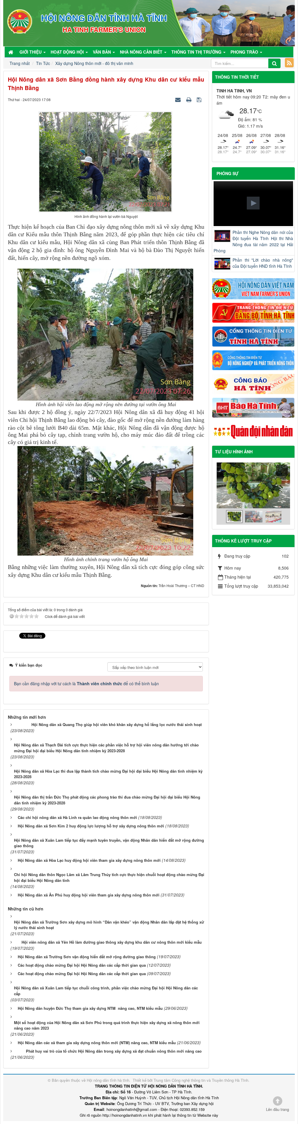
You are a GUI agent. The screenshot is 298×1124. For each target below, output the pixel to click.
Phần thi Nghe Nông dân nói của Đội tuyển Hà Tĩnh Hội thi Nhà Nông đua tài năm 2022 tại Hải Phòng (253, 241)
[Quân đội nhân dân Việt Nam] (253, 431)
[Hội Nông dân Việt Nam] (253, 288)
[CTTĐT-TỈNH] (253, 336)
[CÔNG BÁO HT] (253, 383)
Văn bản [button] (102, 52)
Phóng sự (228, 173)
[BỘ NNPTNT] (253, 359)
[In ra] (189, 99)
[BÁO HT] (253, 407)
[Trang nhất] (11, 52)
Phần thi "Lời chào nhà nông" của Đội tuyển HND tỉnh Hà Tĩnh (263, 263)
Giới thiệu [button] (31, 52)
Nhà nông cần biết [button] (142, 52)
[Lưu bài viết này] (200, 99)
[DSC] (253, 312)
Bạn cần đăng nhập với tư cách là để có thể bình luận (86, 683)
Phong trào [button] (244, 52)
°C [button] (259, 111)
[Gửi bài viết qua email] (178, 99)
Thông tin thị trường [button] (197, 52)
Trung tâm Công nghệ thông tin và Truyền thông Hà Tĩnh (201, 1080)
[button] (253, 203)
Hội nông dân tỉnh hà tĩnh (108, 1080)
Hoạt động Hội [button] (68, 52)
